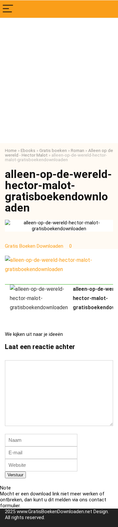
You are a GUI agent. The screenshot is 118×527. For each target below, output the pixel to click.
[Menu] (8, 9)
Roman (77, 150)
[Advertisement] (59, 80)
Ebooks (28, 150)
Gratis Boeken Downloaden (35, 246)
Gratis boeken (53, 150)
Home (11, 150)
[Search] (108, 9)
